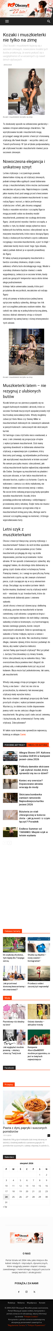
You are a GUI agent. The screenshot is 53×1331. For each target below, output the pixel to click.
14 (33, 1185)
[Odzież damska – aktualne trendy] (39, 1011)
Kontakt (42, 1303)
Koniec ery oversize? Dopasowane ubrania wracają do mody (31, 784)
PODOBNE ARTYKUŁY (15, 745)
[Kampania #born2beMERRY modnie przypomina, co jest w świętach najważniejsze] (39, 1037)
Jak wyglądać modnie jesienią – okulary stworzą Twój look (13, 1050)
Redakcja (11, 1303)
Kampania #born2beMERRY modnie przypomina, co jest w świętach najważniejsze (39, 1053)
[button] (7, 21)
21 (33, 1191)
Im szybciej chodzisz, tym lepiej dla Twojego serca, (13, 958)
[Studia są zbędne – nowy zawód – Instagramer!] (39, 944)
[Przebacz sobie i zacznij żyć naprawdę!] (39, 973)
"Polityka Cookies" (31, 1316)
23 (46, 1191)
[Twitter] (34, 1292)
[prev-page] (5, 843)
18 (13, 1191)
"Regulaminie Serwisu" (17, 1325)
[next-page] (9, 843)
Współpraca (32, 1303)
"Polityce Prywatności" (36, 1325)
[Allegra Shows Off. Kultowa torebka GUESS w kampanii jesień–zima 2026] (10, 756)
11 (13, 1185)
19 (20, 1191)
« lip (5, 1206)
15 (40, 1185)
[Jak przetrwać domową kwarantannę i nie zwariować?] (14, 973)
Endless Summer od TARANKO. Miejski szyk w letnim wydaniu (33, 832)
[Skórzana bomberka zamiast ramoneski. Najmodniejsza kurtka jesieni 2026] (10, 798)
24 (6, 1196)
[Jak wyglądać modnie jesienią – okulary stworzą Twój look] (14, 1037)
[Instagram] (26, 1292)
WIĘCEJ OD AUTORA (37, 745)
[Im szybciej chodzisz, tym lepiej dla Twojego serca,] (14, 944)
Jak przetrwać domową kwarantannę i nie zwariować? (14, 986)
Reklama (21, 1303)
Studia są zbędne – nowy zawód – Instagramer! (37, 958)
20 (27, 1191)
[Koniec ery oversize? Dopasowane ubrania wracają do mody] (10, 784)
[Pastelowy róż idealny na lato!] (14, 1011)
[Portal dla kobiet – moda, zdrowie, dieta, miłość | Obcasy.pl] (26, 8)
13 (27, 1185)
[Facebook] (19, 1292)
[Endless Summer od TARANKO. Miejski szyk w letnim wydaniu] (10, 832)
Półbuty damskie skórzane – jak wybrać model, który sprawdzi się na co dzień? (34, 770)
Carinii (23, 734)
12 (20, 1185)
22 (40, 1191)
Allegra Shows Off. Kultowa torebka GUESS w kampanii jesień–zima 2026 (34, 756)
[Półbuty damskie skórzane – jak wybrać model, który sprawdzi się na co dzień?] (10, 770)
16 (46, 1185)
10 (6, 1185)
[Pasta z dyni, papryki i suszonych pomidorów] (26, 1107)
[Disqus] (26, 888)
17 (6, 1191)
